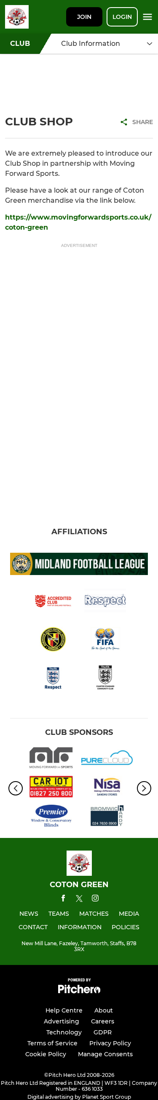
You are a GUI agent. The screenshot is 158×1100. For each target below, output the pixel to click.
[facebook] (63, 899)
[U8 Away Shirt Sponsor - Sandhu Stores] (107, 788)
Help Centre (64, 1010)
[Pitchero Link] (79, 991)
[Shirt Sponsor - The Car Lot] (51, 788)
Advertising (61, 1021)
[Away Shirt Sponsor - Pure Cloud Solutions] (107, 759)
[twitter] (79, 900)
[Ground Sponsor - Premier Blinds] (51, 817)
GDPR (103, 1032)
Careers (102, 1021)
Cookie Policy (45, 1054)
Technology (64, 1032)
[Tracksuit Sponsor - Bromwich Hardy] (107, 817)
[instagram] (95, 899)
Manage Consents (105, 1054)
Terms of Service (52, 1043)
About (103, 1010)
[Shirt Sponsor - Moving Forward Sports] (51, 759)
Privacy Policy (110, 1043)
